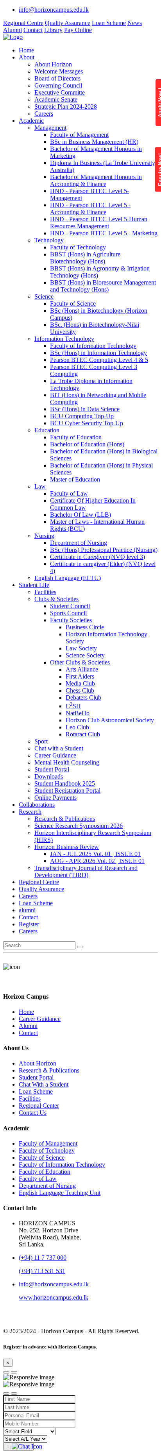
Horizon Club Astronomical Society (110, 720)
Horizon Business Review (66, 846)
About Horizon (53, 64)
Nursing (44, 535)
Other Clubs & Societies (80, 662)
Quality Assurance (67, 23)
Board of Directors (57, 78)
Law (40, 486)
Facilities (45, 592)
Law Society (81, 648)
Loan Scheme (109, 23)
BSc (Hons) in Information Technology (98, 352)
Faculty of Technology (78, 247)
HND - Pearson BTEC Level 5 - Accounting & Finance (90, 208)
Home (26, 50)
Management (50, 127)
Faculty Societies (71, 620)
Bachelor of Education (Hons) (87, 444)
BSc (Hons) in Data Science (85, 409)
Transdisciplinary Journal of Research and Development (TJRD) (86, 871)
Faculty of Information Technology (93, 345)
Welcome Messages (58, 71)
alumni (27, 910)
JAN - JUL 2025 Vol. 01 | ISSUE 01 (95, 854)
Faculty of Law (69, 493)
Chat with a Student (58, 748)
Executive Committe (59, 92)
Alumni (12, 30)
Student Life (34, 585)
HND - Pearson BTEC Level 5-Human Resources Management (98, 222)
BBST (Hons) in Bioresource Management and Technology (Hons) (103, 286)
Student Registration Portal (67, 790)
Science (44, 296)
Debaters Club (83, 697)
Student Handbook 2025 (64, 783)
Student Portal (51, 769)
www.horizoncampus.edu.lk (53, 1297)
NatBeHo (77, 713)
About (26, 57)
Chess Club (80, 690)
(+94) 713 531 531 (42, 1271)
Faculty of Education (76, 437)
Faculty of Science (73, 303)
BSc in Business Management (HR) (94, 141)
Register (29, 924)
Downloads (48, 776)
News (134, 23)
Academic (31, 120)
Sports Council (68, 613)
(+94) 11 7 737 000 (42, 1257)
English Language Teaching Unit (59, 1192)
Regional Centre (23, 23)
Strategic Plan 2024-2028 (65, 106)
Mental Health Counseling (66, 762)
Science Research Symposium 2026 (78, 825)
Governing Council (58, 85)
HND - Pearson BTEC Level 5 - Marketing (103, 233)
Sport (41, 741)
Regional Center (39, 1105)
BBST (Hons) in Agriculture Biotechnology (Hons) (85, 258)
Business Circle (85, 627)
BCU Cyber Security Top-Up (86, 423)
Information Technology (64, 338)
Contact (33, 30)
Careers (43, 113)
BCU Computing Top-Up (82, 416)
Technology (49, 240)
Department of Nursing (78, 542)
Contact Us (33, 1112)
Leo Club (77, 727)
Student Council (70, 606)
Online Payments (55, 797)
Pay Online (78, 30)
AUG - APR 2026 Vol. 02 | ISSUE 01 (97, 861)
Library (53, 30)
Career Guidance (55, 755)
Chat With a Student (43, 1084)
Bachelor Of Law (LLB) (80, 514)
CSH (73, 706)
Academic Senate (55, 99)
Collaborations (37, 804)
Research (30, 811)
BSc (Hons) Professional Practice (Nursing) (103, 549)
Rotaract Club (83, 734)
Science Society (85, 655)
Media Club (80, 683)
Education (46, 430)
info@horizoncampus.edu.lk (54, 9)
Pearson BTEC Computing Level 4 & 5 (99, 359)
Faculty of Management (79, 134)
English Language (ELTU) (67, 578)
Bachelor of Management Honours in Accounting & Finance (96, 180)
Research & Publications (64, 818)
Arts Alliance (82, 669)
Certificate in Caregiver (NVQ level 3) (97, 556)
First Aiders (80, 676)
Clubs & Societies (56, 599)
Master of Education (75, 479)
